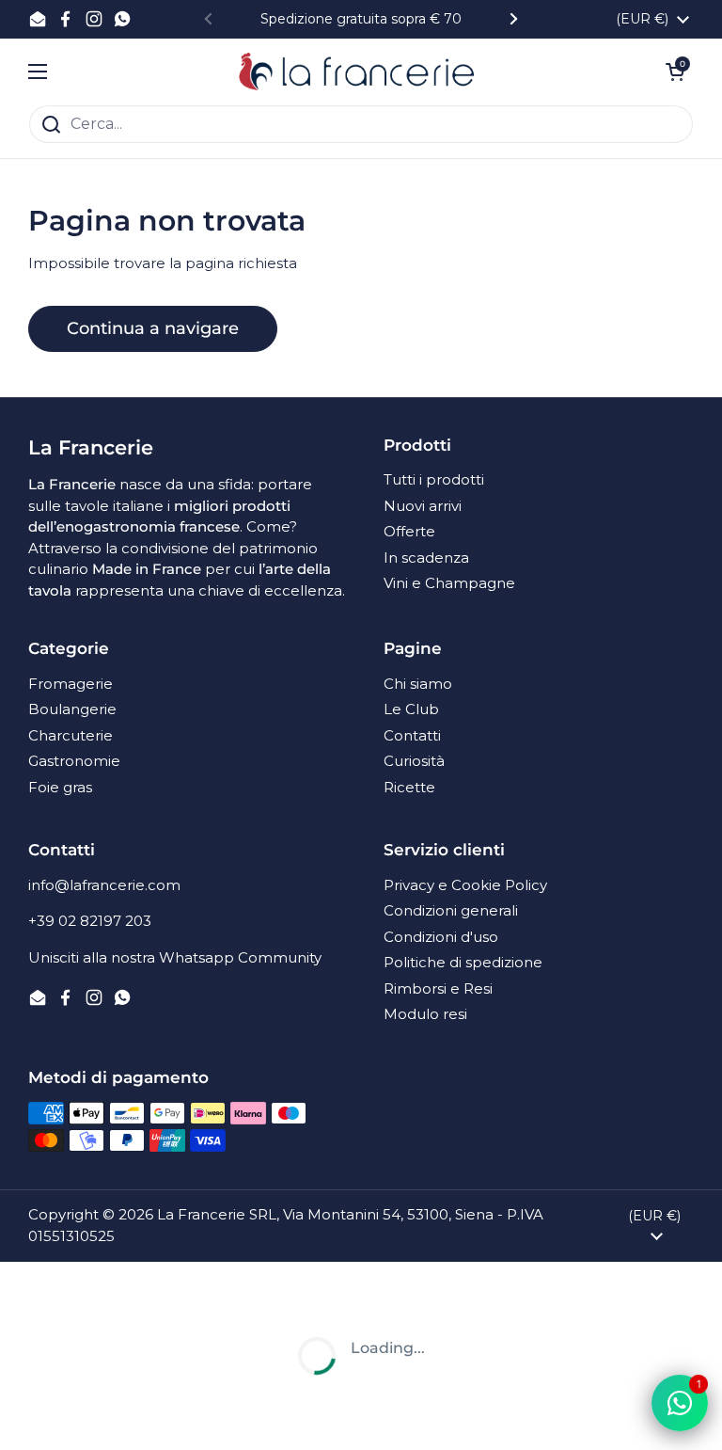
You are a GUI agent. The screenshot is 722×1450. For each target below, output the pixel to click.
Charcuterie (70, 735)
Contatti (412, 735)
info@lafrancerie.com (104, 885)
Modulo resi (425, 1014)
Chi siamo (418, 684)
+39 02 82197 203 (89, 921)
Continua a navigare (153, 328)
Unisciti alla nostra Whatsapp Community (175, 957)
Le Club (411, 709)
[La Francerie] (357, 71)
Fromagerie (70, 684)
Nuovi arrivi (423, 506)
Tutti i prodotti (434, 479)
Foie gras (60, 787)
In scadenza (426, 557)
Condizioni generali (451, 910)
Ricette (409, 787)
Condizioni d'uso (441, 937)
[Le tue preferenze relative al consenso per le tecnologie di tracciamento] (33, 1417)
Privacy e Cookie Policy (465, 885)
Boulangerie (72, 709)
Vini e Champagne (449, 583)
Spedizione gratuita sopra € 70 (361, 19)
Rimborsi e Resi (438, 988)
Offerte (409, 531)
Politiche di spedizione (463, 962)
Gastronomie (74, 761)
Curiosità (414, 761)
